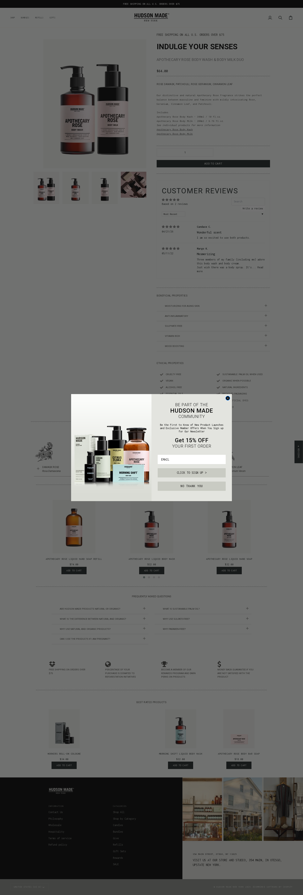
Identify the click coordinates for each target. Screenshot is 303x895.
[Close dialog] (228, 398)
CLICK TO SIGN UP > (192, 472)
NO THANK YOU (192, 486)
